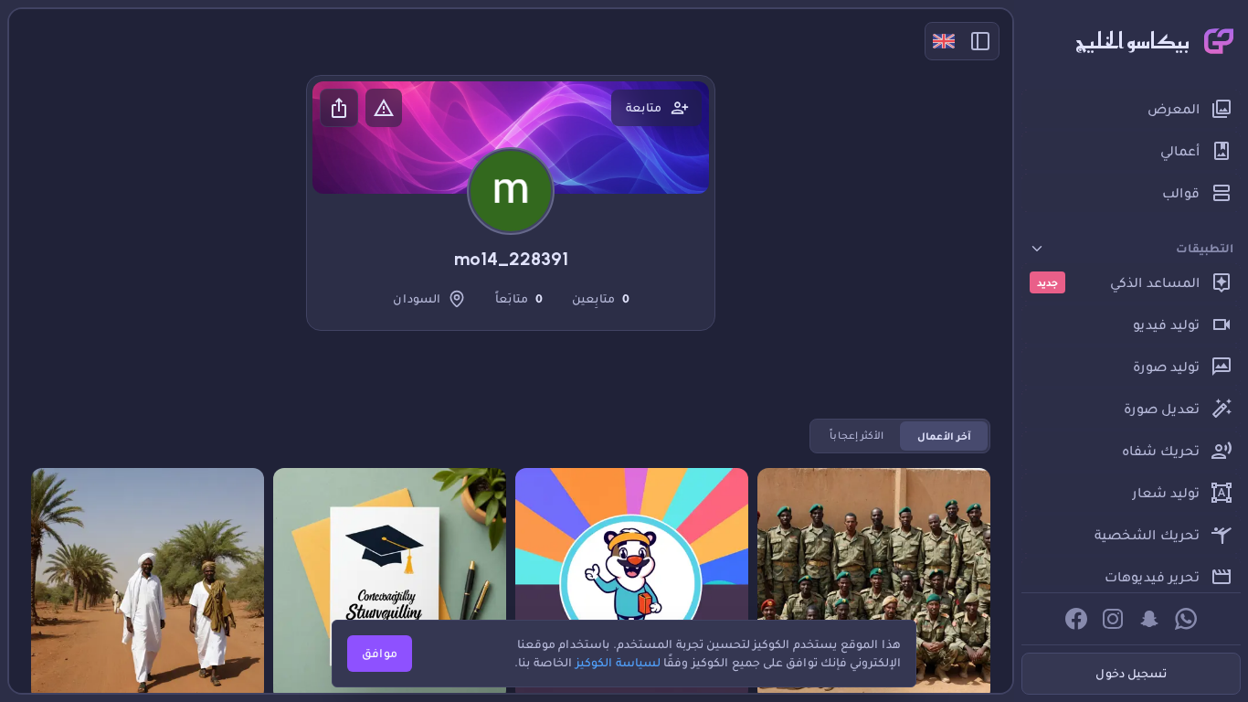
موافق (379, 653)
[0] (784, 494)
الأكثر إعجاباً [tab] (856, 435)
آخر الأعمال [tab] (944, 436)
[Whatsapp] (1186, 619)
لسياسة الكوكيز (618, 662)
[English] (943, 41)
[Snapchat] (1149, 619)
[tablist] (899, 436)
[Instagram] (1113, 619)
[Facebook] (1076, 619)
